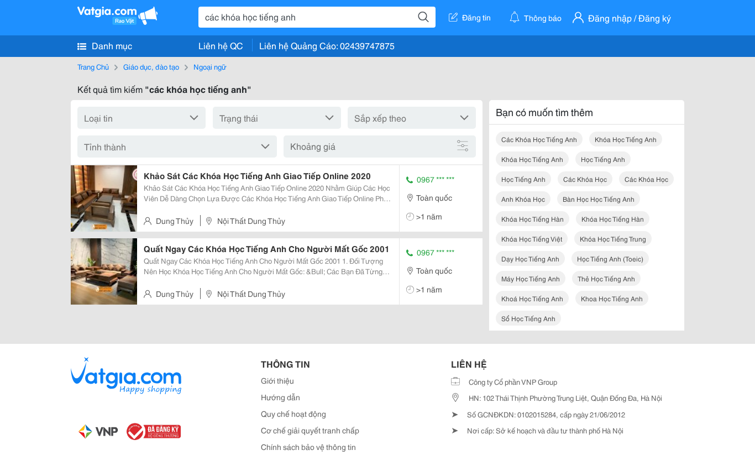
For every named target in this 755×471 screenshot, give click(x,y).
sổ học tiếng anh (528, 318)
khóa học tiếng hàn (532, 218)
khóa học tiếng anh (626, 139)
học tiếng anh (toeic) (610, 258)
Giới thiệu (277, 380)
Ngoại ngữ (210, 66)
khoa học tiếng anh (612, 298)
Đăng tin (476, 17)
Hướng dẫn (280, 396)
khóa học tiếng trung (613, 238)
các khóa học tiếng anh (539, 139)
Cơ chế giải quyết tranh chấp (310, 430)
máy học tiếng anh (530, 278)
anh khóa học (523, 198)
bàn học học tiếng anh (599, 198)
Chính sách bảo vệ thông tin (308, 446)
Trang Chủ (93, 66)
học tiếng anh (603, 159)
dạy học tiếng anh (530, 258)
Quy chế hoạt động (293, 413)
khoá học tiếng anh (532, 298)
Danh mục (111, 45)
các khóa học (585, 179)
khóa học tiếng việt (531, 238)
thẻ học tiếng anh (606, 278)
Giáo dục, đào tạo (151, 66)
